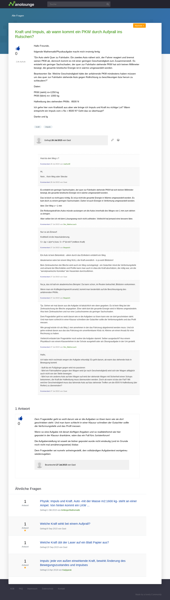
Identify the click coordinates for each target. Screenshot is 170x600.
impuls (48, 127)
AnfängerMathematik (70, 510)
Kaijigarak (67, 570)
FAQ (21, 589)
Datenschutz (47, 589)
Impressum (32, 589)
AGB (12, 589)
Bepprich (66, 247)
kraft (38, 127)
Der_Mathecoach (70, 224)
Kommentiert (45, 164)
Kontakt (61, 589)
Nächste (139, 26)
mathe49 (66, 164)
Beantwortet (50, 465)
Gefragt (47, 140)
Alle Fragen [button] (18, 15)
